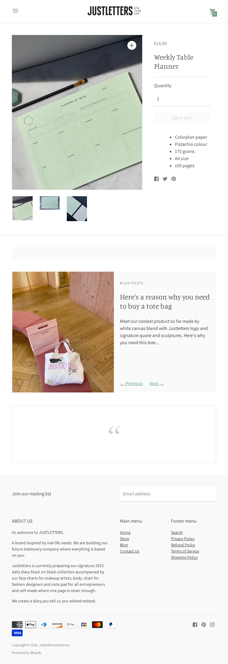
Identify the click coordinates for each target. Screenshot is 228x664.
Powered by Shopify (26, 652)
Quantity (162, 85)
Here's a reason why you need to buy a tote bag (165, 301)
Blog (124, 545)
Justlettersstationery (54, 645)
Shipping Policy (184, 557)
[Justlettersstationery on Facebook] (195, 624)
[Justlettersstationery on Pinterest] (203, 624)
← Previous (131, 383)
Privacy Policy (182, 538)
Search (177, 532)
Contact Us (129, 551)
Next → (157, 383)
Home (125, 532)
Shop (124, 538)
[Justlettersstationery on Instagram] (212, 624)
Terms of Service (185, 551)
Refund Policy (183, 545)
